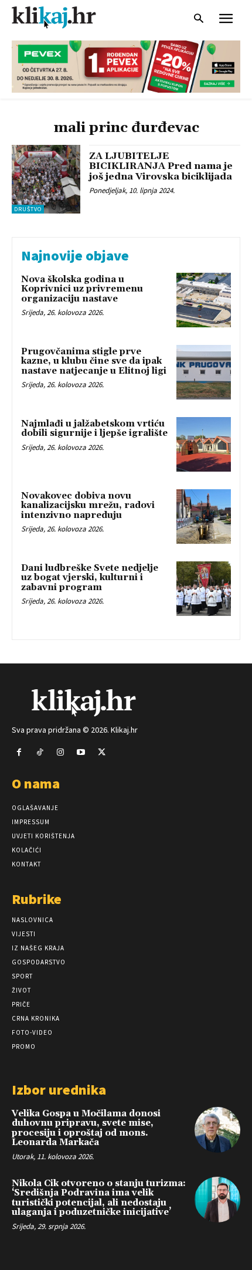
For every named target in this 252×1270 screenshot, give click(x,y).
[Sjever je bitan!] (64, 17)
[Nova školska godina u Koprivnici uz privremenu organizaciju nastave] (203, 300)
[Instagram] (60, 752)
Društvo (28, 209)
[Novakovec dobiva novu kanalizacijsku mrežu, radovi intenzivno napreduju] (203, 516)
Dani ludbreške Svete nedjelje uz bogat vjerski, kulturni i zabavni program (89, 578)
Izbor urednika (59, 1090)
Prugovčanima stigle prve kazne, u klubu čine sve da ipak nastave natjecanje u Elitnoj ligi (93, 361)
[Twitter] (101, 752)
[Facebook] (19, 752)
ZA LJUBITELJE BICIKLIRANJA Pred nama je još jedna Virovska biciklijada (161, 166)
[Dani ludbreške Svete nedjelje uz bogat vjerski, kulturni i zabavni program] (203, 588)
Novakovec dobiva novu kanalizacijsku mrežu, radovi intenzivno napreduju (88, 505)
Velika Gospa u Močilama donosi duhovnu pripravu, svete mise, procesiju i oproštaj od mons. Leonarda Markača (86, 1128)
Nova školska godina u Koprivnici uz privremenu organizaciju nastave (82, 289)
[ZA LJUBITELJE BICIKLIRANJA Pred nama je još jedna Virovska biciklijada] (46, 179)
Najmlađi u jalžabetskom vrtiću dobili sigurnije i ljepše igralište (94, 428)
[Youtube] (81, 752)
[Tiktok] (39, 752)
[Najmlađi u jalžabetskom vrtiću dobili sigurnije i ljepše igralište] (203, 444)
